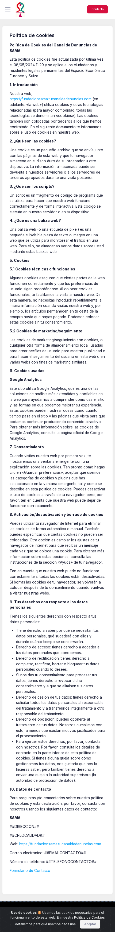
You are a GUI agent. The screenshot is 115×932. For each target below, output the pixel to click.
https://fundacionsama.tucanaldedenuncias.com (50, 99)
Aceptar (90, 924)
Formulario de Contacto (30, 870)
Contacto (97, 9)
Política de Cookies (89, 917)
